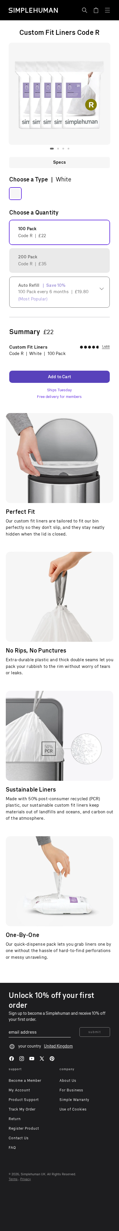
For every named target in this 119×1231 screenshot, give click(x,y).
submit (94, 1032)
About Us (68, 1081)
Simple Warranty (74, 1100)
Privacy (25, 1179)
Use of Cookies (73, 1109)
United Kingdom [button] (58, 1046)
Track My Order (22, 1109)
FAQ (12, 1148)
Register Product (24, 1129)
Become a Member (25, 1081)
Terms (13, 1179)
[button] (84, 10)
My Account (19, 1090)
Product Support (24, 1100)
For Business (71, 1090)
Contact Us (19, 1138)
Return (15, 1119)
